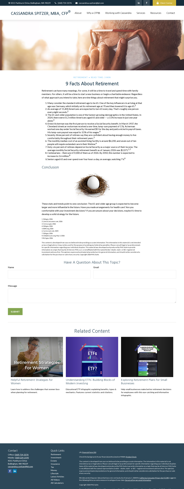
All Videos (55, 479)
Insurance (55, 464)
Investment (56, 457)
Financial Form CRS (89, 452)
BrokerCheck (131, 457)
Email (96, 267)
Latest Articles (57, 476)
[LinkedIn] (138, 3)
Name (11, 267)
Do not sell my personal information (138, 480)
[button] (78, 13)
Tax (52, 467)
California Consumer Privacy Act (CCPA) (154, 478)
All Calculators (57, 483)
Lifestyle (55, 473)
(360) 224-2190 (22, 457)
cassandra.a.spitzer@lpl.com (91, 3)
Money (54, 470)
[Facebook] (146, 3)
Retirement (56, 454)
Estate (54, 460)
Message (12, 285)
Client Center (166, 3)
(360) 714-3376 (65, 3)
